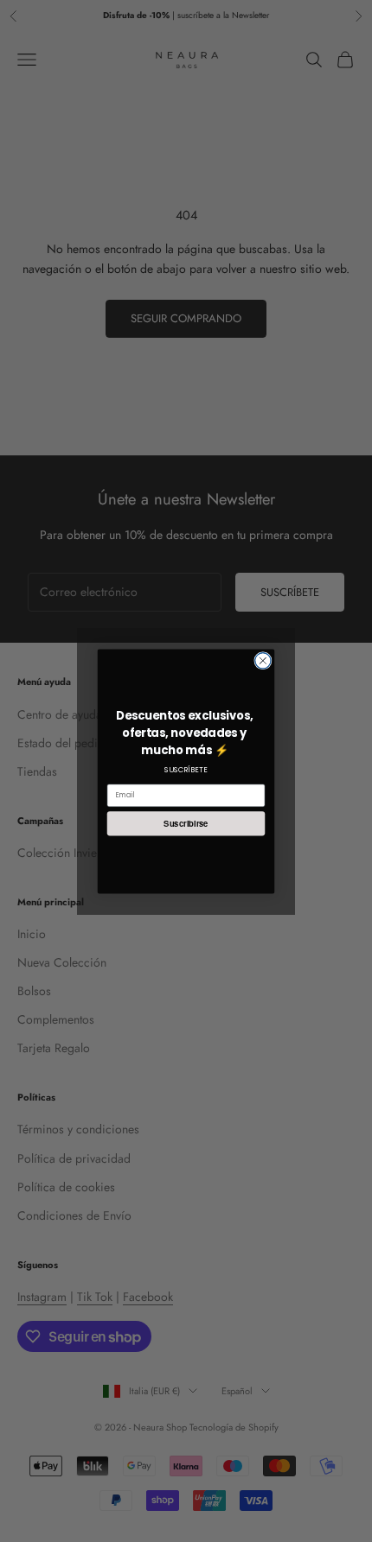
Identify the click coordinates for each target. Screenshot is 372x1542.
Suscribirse (186, 823)
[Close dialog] (263, 660)
